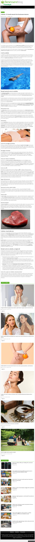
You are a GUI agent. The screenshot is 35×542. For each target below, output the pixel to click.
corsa (29, 124)
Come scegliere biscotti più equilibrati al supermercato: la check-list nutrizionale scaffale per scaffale (22, 472)
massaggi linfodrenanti (29, 103)
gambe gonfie (20, 104)
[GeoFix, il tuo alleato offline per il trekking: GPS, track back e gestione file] (6, 465)
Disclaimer (17, 532)
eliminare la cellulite (5, 93)
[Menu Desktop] (2, 7)
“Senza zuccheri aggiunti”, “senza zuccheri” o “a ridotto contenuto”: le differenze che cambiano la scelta (21, 513)
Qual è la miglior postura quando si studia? (8, 452)
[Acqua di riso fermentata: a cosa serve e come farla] (17, 411)
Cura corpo (2, 12)
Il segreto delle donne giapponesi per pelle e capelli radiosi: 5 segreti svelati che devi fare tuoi (17, 307)
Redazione (12, 532)
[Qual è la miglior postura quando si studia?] (17, 440)
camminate (3, 125)
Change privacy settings (31, 541)
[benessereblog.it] (12, 2)
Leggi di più (3, 340)
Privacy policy (22, 532)
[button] (33, 7)
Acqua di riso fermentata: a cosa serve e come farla (10, 423)
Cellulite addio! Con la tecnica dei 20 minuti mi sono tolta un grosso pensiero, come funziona (17, 365)
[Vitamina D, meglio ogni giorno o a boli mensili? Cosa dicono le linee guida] (6, 499)
